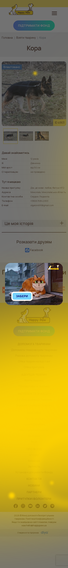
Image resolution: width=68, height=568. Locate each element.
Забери (22, 296)
